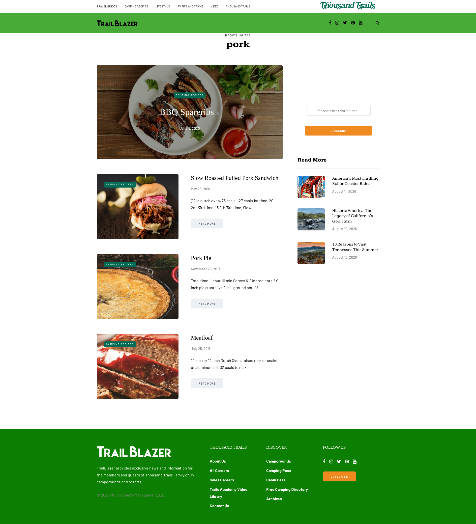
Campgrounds (278, 461)
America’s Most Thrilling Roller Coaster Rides (355, 181)
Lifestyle (162, 6)
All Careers (219, 470)
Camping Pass (278, 470)
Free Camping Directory (287, 489)
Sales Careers (222, 479)
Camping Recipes (136, 6)
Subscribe (338, 130)
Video (214, 6)
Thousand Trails (238, 6)
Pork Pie (201, 258)
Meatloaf (202, 337)
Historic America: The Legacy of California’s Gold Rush (352, 216)
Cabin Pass (275, 479)
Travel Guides (107, 6)
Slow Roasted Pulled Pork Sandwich (234, 178)
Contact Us (219, 505)
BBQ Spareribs (187, 112)
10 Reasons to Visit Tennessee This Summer (355, 247)
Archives (274, 498)
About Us (218, 461)
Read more (207, 223)
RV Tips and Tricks (190, 6)
